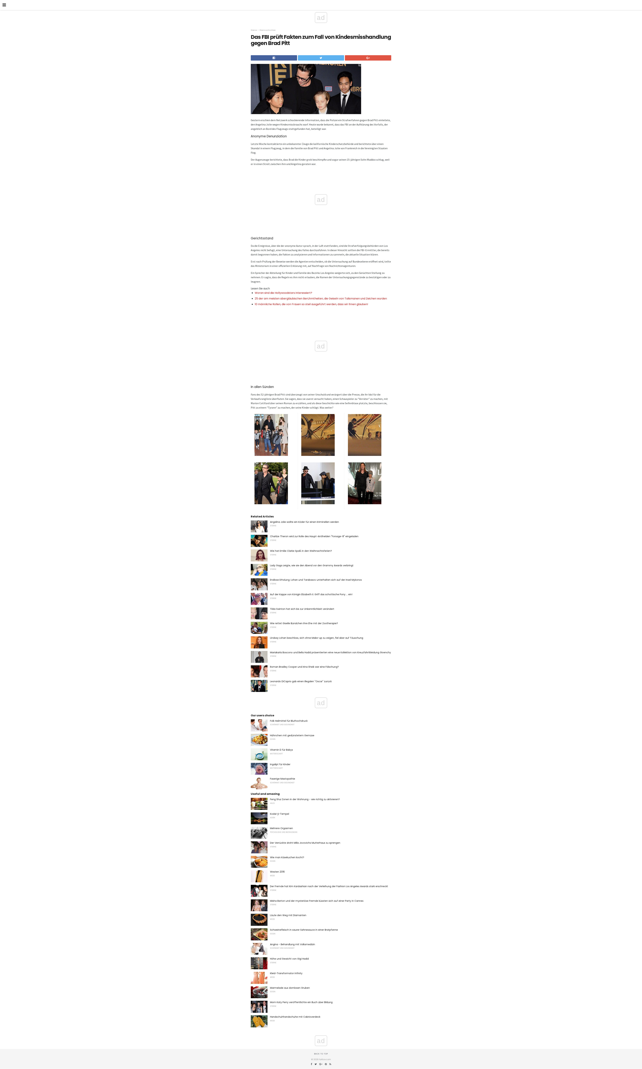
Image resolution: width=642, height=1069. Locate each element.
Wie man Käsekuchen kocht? (287, 857)
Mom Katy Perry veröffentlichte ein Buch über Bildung (301, 1002)
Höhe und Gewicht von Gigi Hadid (289, 958)
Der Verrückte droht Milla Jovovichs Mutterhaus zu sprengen (305, 842)
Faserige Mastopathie (282, 778)
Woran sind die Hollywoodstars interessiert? (283, 293)
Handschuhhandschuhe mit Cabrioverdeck (295, 1016)
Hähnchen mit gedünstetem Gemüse (292, 735)
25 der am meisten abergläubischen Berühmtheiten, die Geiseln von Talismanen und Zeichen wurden (321, 298)
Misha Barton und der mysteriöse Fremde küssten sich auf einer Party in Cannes (316, 901)
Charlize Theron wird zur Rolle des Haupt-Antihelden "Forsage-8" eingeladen (314, 536)
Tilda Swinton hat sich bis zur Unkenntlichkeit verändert (302, 609)
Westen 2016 (277, 871)
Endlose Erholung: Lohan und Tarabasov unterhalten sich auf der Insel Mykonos (316, 580)
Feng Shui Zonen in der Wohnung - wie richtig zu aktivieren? (305, 799)
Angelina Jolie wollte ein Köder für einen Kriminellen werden (304, 522)
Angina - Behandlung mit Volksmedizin (292, 944)
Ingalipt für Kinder (280, 764)
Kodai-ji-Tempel (279, 814)
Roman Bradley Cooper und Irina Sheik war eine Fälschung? (304, 667)
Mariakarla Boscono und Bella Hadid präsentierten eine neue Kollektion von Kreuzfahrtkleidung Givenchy (330, 652)
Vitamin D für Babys (281, 749)
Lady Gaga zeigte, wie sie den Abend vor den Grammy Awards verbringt (311, 565)
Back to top (321, 1053)
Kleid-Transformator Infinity (286, 973)
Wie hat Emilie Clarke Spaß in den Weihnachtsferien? (301, 551)
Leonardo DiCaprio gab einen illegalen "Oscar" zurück (301, 681)
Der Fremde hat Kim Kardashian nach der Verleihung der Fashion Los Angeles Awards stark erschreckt (329, 886)
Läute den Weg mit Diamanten (288, 915)
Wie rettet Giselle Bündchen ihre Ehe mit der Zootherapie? (304, 623)
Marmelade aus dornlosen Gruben (290, 988)
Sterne (254, 30)
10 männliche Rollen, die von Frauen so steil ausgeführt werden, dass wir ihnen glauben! (311, 304)
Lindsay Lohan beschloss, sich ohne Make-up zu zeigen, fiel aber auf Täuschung (316, 638)
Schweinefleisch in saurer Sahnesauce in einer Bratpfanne (304, 929)
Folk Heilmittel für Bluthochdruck (289, 721)
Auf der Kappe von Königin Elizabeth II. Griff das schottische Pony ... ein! (311, 594)
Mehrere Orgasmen (281, 828)
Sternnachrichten (267, 30)
